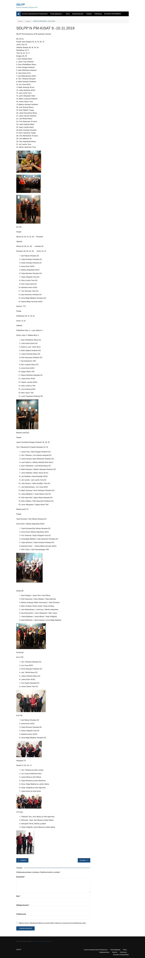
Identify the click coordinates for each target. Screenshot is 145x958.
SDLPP (20, 4)
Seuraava (83, 860)
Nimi (18, 896)
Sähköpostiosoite (22, 905)
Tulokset (89, 14)
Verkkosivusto (21, 914)
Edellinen (23, 860)
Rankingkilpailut (56, 14)
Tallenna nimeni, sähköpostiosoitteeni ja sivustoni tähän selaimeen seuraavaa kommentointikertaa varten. (52, 923)
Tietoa (67, 14)
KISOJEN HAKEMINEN (112, 14)
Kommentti (20, 877)
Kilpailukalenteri (78, 14)
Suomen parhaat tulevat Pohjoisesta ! (35, 14)
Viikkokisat (98, 14)
